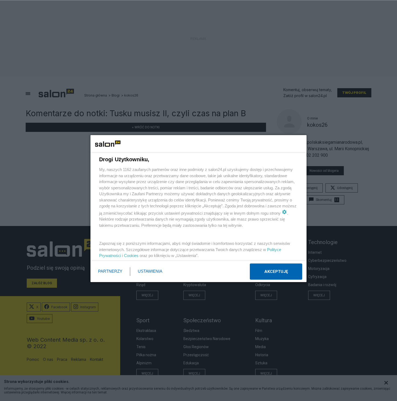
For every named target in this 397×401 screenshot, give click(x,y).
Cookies (131, 255)
